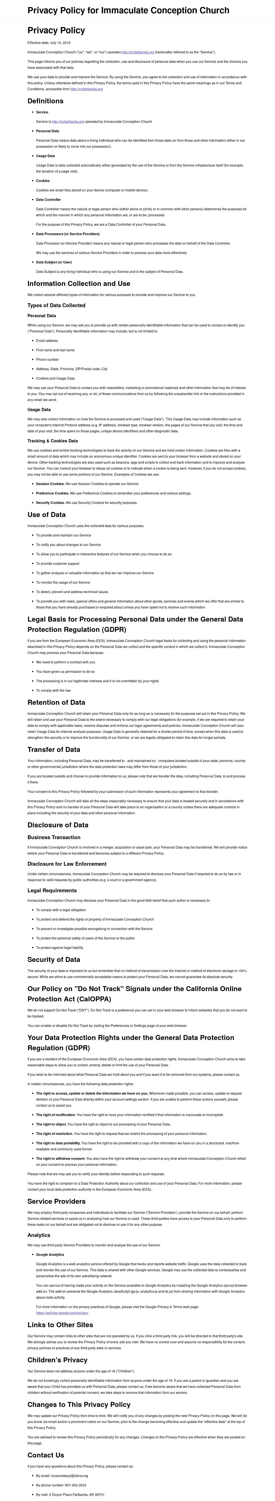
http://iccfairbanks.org (138, 52)
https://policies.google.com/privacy (62, 1312)
